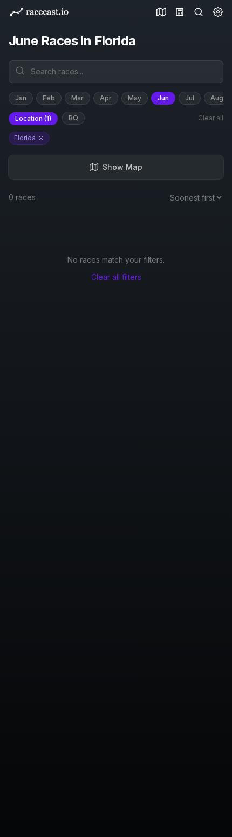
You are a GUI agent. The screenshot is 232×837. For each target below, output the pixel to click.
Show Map (122, 166)
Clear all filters (116, 277)
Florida (25, 138)
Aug (216, 98)
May (134, 98)
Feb (49, 98)
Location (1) (33, 118)
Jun (163, 98)
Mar (77, 98)
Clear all (210, 118)
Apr (106, 98)
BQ (73, 118)
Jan (20, 98)
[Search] (196, 11)
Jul (189, 98)
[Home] (38, 12)
